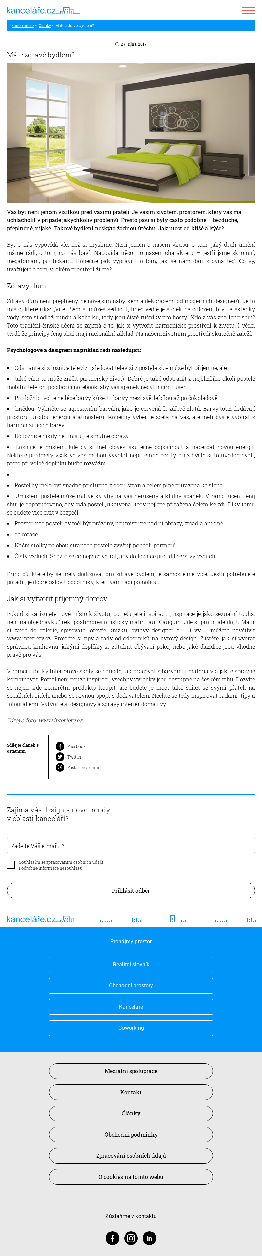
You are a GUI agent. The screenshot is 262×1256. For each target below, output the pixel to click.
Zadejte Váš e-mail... (36, 845)
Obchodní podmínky (131, 1134)
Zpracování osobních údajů (131, 1155)
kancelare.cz (23, 25)
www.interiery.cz (60, 720)
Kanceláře (131, 1007)
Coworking (131, 1028)
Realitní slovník (131, 964)
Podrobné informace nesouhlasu (50, 868)
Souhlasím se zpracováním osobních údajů (61, 862)
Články (45, 25)
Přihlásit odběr (131, 890)
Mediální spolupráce (131, 1070)
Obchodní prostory (131, 985)
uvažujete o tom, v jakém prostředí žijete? (59, 269)
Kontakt (131, 1092)
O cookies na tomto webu (131, 1176)
